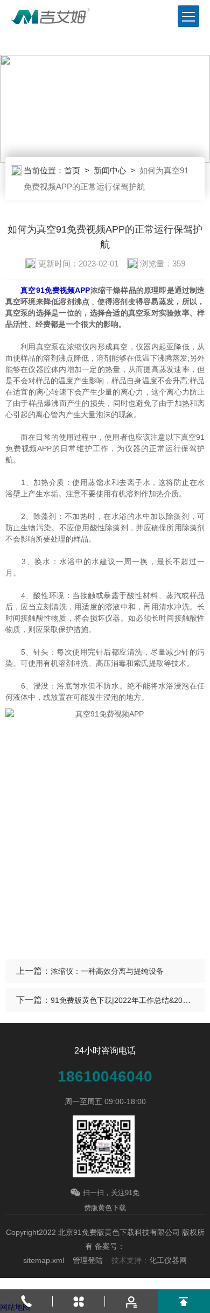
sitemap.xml (43, 1260)
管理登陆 (88, 1260)
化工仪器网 (168, 1260)
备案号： (110, 1246)
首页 (72, 170)
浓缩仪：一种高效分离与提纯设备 (107, 971)
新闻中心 (110, 170)
